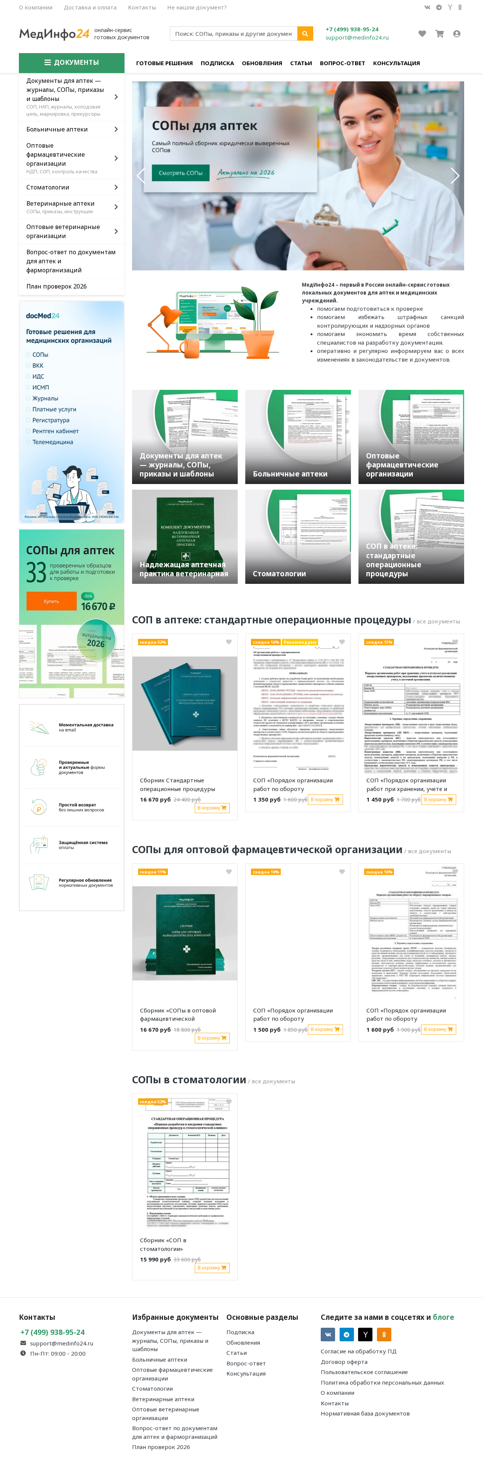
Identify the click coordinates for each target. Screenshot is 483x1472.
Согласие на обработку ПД (359, 1351)
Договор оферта (344, 1361)
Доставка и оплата (90, 7)
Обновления (262, 63)
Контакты (142, 7)
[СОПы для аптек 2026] (71, 613)
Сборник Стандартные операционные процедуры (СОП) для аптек (177, 785)
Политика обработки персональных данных (382, 1382)
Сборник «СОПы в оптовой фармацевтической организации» (178, 1015)
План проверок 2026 (161, 1447)
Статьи (301, 63)
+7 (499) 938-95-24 (352, 29)
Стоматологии (152, 1388)
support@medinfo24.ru (357, 37)
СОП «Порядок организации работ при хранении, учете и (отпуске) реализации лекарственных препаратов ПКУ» (406, 785)
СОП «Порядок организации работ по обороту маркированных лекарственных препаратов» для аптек (293, 785)
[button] (141, 176)
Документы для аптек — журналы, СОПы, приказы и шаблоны (170, 1340)
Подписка (217, 63)
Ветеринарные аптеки (163, 1399)
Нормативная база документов (365, 1413)
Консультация (396, 63)
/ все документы (436, 621)
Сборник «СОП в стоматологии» (163, 1244)
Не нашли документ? (197, 7)
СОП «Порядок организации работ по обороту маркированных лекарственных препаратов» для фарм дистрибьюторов (293, 1015)
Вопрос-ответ (342, 63)
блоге (443, 1317)
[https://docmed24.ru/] (71, 411)
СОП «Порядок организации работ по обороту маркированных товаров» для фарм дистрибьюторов (409, 1015)
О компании (35, 7)
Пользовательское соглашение (364, 1372)
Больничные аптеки (159, 1359)
